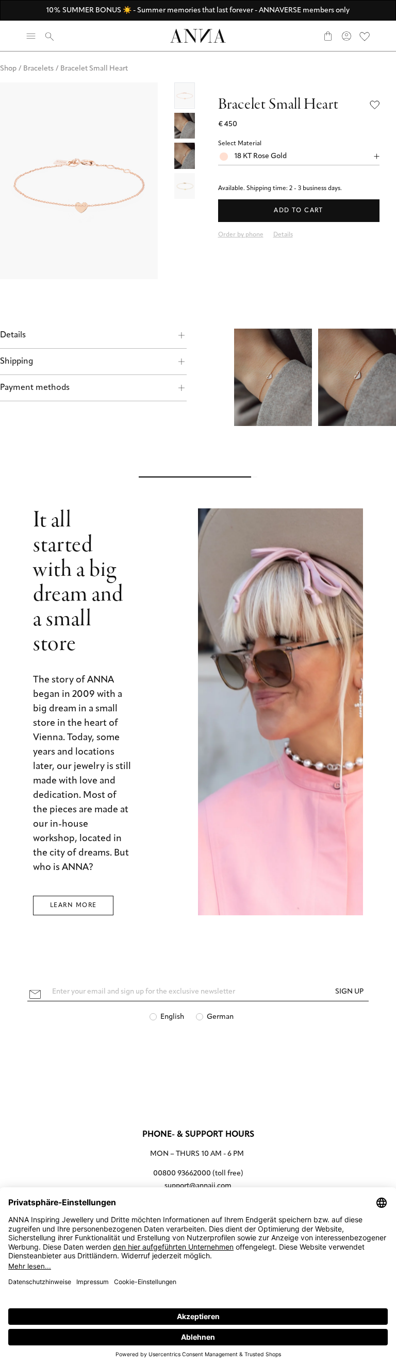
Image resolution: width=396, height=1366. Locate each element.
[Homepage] (198, 36)
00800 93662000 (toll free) (198, 1173)
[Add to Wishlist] (375, 104)
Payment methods (35, 388)
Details (13, 335)
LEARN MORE (73, 905)
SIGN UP (349, 992)
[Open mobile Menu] (31, 36)
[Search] (49, 36)
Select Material (239, 144)
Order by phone (240, 235)
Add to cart (298, 211)
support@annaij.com (198, 1186)
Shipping (16, 361)
